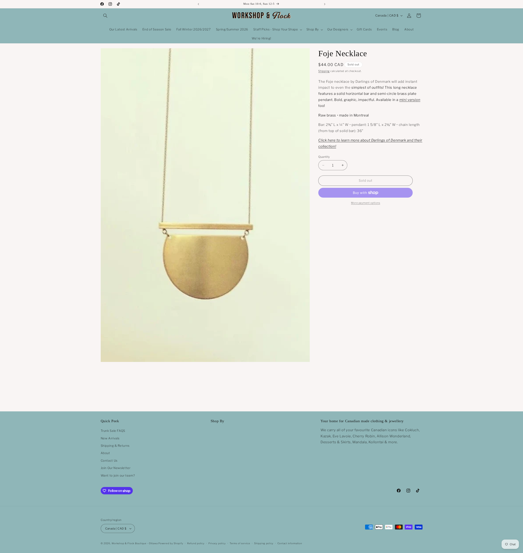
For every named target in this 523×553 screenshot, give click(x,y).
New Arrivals (110, 438)
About (105, 453)
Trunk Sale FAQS (113, 431)
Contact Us (109, 460)
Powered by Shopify (170, 543)
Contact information (289, 543)
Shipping (324, 71)
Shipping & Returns (115, 446)
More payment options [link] (365, 202)
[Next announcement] (324, 4)
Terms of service (240, 543)
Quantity (324, 157)
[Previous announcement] (198, 4)
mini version (409, 100)
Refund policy (196, 543)
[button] (105, 15)
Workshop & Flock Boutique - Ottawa (135, 543)
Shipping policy (263, 543)
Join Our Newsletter (116, 468)
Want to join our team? (118, 475)
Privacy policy (217, 543)
